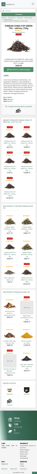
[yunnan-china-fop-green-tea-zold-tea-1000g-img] (9, 186)
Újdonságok (23, 456)
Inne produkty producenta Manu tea (16, 292)
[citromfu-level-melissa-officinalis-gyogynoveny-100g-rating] (9, 353)
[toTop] (34, 473)
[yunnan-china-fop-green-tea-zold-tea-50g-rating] (27, 130)
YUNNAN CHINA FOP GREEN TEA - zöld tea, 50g (27, 143)
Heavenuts (23, 469)
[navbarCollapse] (33, 4)
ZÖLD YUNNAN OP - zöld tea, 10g (9, 279)
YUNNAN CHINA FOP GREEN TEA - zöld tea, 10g (10, 168)
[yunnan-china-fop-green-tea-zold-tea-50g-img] (27, 135)
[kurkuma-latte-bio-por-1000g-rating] (27, 330)
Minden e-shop (24, 454)
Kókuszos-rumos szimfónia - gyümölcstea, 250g (9, 313)
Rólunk (22, 464)
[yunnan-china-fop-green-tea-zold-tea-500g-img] (27, 160)
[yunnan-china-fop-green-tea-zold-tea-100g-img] (9, 135)
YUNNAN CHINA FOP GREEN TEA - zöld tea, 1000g (10, 194)
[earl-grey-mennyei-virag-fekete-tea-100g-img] (27, 358)
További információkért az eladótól (19, 106)
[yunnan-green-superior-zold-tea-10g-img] (27, 246)
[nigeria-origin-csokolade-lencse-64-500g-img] (27, 307)
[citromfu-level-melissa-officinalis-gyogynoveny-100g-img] (9, 361)
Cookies (22, 466)
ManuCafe (13, 469)
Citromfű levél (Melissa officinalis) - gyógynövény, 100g (9, 371)
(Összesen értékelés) (18, 32)
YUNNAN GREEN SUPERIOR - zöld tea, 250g (9, 229)
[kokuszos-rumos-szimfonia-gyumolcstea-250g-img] (9, 305)
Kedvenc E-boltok (9, 383)
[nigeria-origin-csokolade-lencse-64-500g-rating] (27, 300)
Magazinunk (4, 464)
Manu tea (10, 99)
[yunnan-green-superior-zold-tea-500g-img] (27, 221)
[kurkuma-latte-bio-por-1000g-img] (27, 335)
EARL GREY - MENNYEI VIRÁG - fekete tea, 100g (26, 366)
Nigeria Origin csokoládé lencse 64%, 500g (26, 317)
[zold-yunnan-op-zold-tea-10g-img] (9, 272)
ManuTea (9, 101)
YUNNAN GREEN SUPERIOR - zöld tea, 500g (27, 229)
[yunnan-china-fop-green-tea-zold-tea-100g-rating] (9, 130)
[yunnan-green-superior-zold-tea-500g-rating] (27, 216)
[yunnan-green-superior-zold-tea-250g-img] (9, 221)
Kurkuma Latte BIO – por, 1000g (27, 342)
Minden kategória (24, 450)
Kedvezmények (24, 458)
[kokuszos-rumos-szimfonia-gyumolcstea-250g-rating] (9, 300)
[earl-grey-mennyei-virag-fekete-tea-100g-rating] (27, 353)
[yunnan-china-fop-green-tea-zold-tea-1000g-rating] (9, 181)
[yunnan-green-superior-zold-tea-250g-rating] (9, 216)
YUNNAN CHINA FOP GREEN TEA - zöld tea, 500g (27, 168)
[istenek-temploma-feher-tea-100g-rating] (9, 330)
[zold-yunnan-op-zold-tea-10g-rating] (9, 267)
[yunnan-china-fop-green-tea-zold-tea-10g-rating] (9, 155)
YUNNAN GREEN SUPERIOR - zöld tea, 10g (27, 254)
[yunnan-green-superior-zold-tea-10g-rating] (27, 241)
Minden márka (24, 452)
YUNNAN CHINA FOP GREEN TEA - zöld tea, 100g (10, 143)
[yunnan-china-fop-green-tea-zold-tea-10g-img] (9, 160)
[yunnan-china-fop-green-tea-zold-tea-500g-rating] (27, 155)
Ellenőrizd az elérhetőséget (19, 70)
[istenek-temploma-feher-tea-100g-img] (9, 335)
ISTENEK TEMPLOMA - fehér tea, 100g (9, 342)
